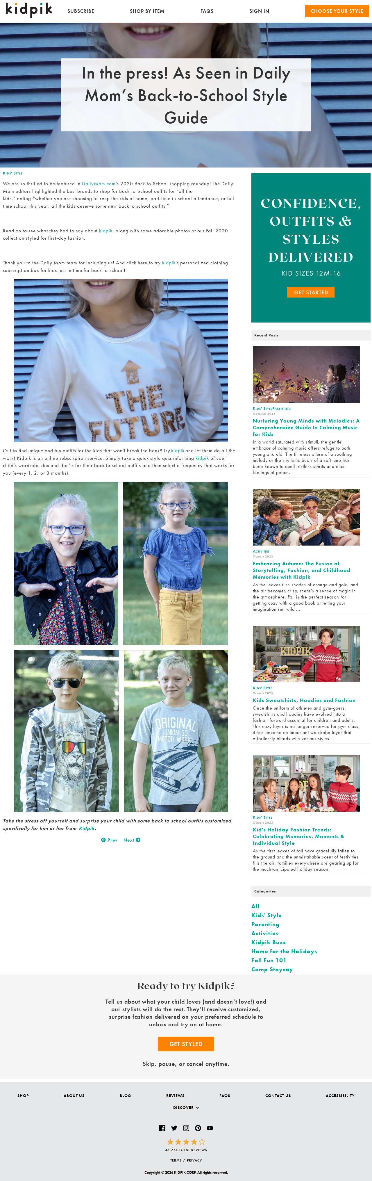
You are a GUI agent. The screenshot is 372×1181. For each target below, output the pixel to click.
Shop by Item (147, 11)
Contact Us (278, 1095)
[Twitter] (174, 1128)
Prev (112, 840)
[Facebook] (162, 1128)
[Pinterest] (198, 1128)
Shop (23, 1095)
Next (130, 840)
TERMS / (177, 1160)
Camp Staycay (272, 969)
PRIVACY (194, 1160)
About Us (74, 1095)
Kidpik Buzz (268, 942)
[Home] (29, 16)
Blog (125, 1095)
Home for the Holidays (284, 951)
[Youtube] (210, 1128)
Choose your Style (337, 11)
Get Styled (186, 1044)
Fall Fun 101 (269, 960)
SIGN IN (259, 11)
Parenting (265, 924)
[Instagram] (186, 1128)
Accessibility (340, 1095)
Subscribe (80, 11)
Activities (265, 933)
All (255, 906)
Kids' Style (12, 173)
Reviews (175, 1095)
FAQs (207, 11)
